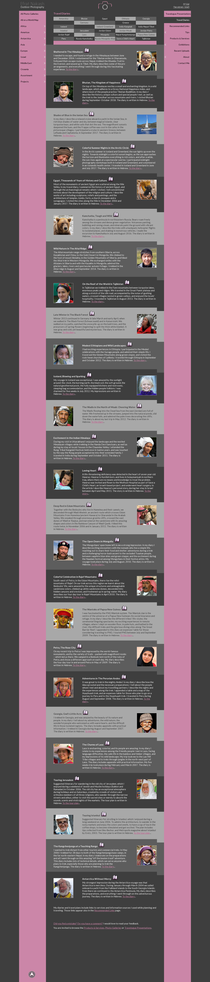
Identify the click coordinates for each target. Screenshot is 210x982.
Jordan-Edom (105, 30)
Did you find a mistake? (65, 923)
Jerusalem (84, 30)
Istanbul (63, 30)
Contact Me (183, 63)
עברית (186, 3)
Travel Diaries (182, 20)
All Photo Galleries (29, 13)
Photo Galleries (113, 927)
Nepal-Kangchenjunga (125, 34)
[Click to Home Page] (32, 5)
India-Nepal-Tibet (146, 26)
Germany (84, 22)
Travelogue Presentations (178, 13)
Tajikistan (146, 38)
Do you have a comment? (90, 923)
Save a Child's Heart (126, 38)
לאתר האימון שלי (181, 7)
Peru (64, 38)
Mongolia (105, 34)
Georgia (146, 18)
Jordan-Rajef (63, 34)
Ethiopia (125, 18)
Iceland (63, 26)
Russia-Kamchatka (84, 38)
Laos (84, 34)
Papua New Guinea (146, 34)
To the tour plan (70, 803)
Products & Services (179, 38)
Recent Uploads (181, 50)
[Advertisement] (105, 957)
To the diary (72, 69)
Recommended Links (179, 26)
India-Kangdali (125, 26)
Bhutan (84, 18)
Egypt (104, 18)
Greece (125, 22)
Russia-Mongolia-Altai (105, 38)
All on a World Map (29, 20)
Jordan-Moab (125, 30)
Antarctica (63, 18)
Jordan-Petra (146, 30)
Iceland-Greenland (105, 26)
